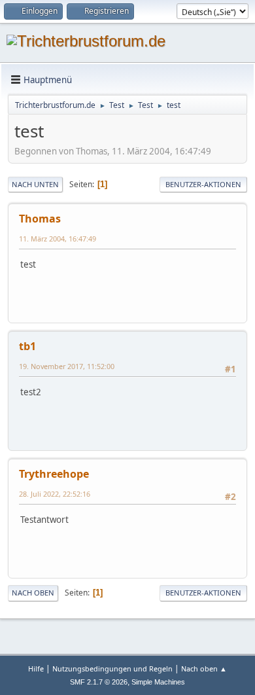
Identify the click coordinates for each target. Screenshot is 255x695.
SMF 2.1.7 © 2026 (99, 682)
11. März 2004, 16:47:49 (57, 238)
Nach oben (33, 592)
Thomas (40, 218)
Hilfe (36, 668)
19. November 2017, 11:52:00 (66, 366)
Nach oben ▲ (204, 668)
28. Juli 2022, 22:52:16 (54, 494)
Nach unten (35, 184)
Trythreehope (54, 474)
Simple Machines (158, 682)
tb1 (27, 346)
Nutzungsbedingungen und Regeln (112, 668)
